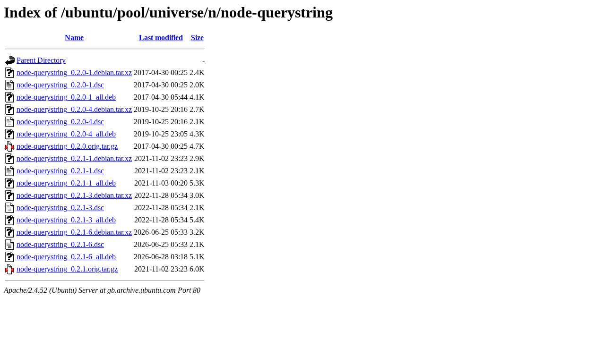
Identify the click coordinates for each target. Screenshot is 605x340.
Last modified (161, 38)
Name (74, 38)
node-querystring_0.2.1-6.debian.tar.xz (74, 232)
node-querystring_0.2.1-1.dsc (60, 171)
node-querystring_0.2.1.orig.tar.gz (67, 269)
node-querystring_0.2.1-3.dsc (60, 208)
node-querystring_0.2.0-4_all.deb (66, 134)
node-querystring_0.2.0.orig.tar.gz (67, 146)
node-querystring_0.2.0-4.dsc (60, 122)
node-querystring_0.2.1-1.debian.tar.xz (74, 158)
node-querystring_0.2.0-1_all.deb (66, 97)
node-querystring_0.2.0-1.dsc (60, 85)
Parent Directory (41, 60)
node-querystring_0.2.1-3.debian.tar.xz (74, 195)
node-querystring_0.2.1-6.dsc (60, 244)
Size (197, 38)
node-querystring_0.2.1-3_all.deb (66, 220)
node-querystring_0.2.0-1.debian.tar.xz (74, 72)
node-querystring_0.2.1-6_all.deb (66, 257)
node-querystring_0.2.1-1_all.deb (66, 183)
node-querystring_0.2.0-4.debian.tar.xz (74, 109)
